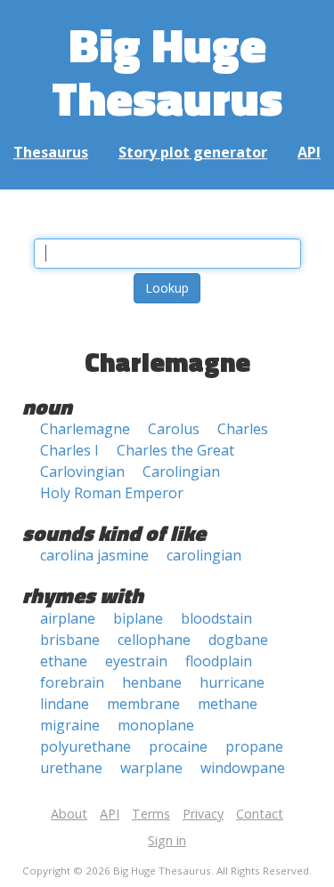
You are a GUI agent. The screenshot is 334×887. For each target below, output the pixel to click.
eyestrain (136, 661)
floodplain (218, 661)
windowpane (242, 768)
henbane (152, 682)
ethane (63, 661)
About (69, 813)
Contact (259, 813)
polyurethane (85, 746)
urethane (71, 768)
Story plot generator (192, 152)
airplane (67, 618)
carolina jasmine (94, 555)
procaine (178, 746)
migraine (70, 725)
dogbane (238, 639)
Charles (242, 429)
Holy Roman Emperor (111, 493)
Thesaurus (50, 152)
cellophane (154, 639)
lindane (64, 704)
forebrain (72, 682)
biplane (138, 618)
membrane (143, 704)
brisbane (70, 639)
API (309, 152)
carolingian (204, 555)
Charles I (69, 450)
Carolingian (181, 471)
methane (227, 704)
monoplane (156, 725)
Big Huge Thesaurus (167, 70)
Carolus (174, 429)
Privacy (203, 813)
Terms (151, 813)
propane (254, 746)
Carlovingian (82, 471)
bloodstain (216, 618)
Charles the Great (175, 450)
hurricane (232, 682)
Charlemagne (85, 429)
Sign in (167, 840)
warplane (151, 768)
